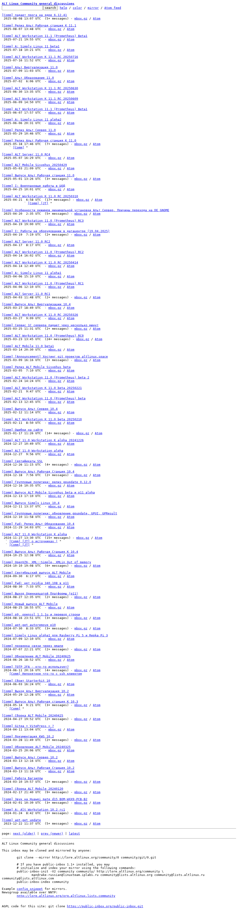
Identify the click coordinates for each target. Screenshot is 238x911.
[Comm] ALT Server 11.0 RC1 (26, 294)
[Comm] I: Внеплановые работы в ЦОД (33, 185)
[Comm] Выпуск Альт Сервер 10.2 (30, 757)
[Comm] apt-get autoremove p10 (29, 625)
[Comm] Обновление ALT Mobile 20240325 (36, 747)
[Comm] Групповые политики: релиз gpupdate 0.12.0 (46, 482)
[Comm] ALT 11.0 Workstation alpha (32, 450)
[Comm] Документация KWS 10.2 (28, 736)
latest (74, 833)
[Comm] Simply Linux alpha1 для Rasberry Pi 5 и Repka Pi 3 (55, 635)
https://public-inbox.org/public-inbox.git (105, 906)
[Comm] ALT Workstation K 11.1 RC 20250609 (40, 98)
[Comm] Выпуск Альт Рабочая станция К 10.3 (40, 701)
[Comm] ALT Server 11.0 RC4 (26, 154)
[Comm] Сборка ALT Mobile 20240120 (32, 788)
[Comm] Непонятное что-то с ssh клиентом (45, 673)
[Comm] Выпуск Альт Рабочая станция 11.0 (38, 175)
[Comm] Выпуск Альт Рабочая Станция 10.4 (38, 471)
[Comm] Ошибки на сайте (22, 429)
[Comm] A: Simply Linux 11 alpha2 (31, 119)
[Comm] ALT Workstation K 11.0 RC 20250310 (40, 196)
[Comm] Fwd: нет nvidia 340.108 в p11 (35, 583)
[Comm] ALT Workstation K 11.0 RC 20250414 (40, 262)
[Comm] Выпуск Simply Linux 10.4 (31, 503)
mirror (93, 8)
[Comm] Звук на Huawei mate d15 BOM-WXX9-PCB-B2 (44, 799)
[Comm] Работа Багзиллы (22, 778)
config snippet (30, 889)
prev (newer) (52, 833)
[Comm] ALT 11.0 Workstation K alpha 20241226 (43, 440)
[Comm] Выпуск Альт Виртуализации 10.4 (36, 304)
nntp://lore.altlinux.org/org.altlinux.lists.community (66, 896)
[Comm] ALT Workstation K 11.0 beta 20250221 (42, 388)
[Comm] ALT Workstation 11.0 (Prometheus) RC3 (43, 220)
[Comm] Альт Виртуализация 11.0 (30, 67)
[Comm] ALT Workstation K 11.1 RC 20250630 (40, 88)
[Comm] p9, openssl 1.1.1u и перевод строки (41, 614)
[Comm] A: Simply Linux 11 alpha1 (31, 273)
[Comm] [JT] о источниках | (33, 541)
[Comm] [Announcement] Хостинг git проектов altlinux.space (55, 356)
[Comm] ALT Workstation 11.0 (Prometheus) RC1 (43, 283)
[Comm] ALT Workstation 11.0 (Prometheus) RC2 (43, 252)
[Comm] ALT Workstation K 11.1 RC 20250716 (40, 57)
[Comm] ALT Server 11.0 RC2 (26, 241)
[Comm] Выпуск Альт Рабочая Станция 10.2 (38, 768)
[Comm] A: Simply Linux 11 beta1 (31, 46)
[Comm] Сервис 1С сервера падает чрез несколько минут (50, 325)
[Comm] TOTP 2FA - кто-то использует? (35, 666)
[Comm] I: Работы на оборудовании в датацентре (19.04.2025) (56, 231)
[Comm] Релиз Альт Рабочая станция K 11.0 (39, 140)
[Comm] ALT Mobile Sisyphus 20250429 (34, 165)
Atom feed (112, 8)
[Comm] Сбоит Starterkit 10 (26, 680)
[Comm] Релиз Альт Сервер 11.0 (29, 130)
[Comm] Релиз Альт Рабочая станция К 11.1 (39, 25)
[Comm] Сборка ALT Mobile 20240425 (32, 715)
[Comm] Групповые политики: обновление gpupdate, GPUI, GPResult (59, 513)
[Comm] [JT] (38, 203)
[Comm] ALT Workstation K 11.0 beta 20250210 (42, 419)
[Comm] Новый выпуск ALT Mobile (30, 604)
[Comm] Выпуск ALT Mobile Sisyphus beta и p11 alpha (48, 492)
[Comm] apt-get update (21, 820)
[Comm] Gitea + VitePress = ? (28, 726)
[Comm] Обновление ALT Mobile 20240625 (36, 656)
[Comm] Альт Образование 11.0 (28, 77)
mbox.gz (80, 18)
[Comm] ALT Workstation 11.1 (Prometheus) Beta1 (44, 36)
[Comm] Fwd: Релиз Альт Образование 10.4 (38, 524)
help (63, 8)
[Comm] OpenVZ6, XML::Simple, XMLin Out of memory (46, 562)
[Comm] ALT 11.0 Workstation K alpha (34, 534)
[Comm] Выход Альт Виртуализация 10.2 (35, 691)
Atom (96, 18)
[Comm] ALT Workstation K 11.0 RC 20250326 (40, 314)
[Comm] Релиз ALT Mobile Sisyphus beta (36, 367)
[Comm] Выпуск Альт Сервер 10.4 (30, 409)
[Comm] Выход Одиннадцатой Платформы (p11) (40, 593)
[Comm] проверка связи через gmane (32, 646)
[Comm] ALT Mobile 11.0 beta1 (28, 346)
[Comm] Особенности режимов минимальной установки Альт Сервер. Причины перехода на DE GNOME (85, 210)
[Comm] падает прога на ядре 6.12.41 (34, 15)
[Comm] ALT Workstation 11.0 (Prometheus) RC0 (43, 335)
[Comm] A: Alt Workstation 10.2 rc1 (33, 809)
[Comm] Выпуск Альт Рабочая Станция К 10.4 (40, 551)
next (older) (24, 833)
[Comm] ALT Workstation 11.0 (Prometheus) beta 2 (45, 377)
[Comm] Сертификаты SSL (22, 461)
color (77, 8)
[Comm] (18, 147)
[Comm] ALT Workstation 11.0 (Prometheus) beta (44, 398)
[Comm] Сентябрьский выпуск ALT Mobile (36, 572)
